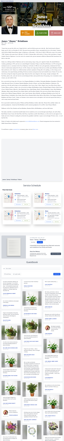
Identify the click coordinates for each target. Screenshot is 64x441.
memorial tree (16, 129)
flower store (35, 129)
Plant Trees (26, 204)
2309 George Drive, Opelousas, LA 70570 (21, 201)
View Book (33, 242)
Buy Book (40, 242)
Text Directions (18, 204)
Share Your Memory (56, 253)
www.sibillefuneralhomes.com (32, 121)
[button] (8, 196)
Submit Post (56, 274)
